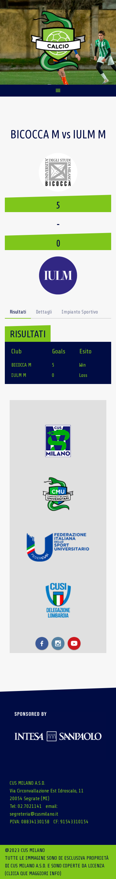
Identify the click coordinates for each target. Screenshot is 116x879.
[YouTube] (74, 643)
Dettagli (44, 312)
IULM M (18, 375)
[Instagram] (58, 643)
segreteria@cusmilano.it (34, 814)
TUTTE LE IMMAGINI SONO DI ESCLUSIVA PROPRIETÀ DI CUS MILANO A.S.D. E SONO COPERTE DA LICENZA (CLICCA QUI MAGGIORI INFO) (57, 865)
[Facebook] (41, 643)
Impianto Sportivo (80, 312)
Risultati (18, 312)
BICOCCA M (21, 365)
